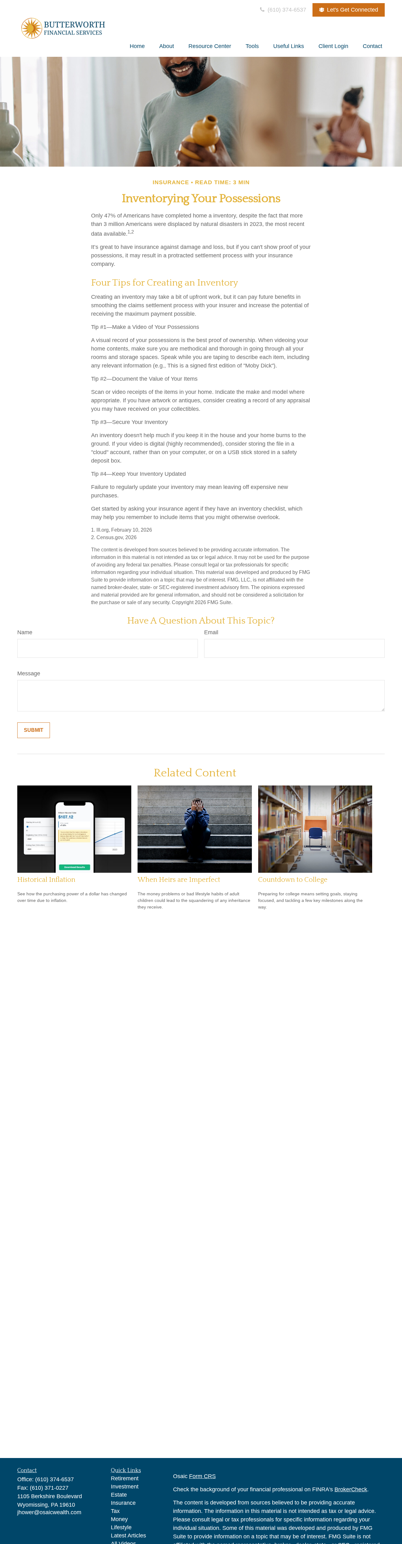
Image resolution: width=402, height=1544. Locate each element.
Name (24, 632)
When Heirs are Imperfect (179, 880)
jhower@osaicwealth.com (49, 1512)
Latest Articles (128, 1535)
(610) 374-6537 (286, 10)
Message (28, 673)
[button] (137, 46)
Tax (115, 1511)
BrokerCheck (350, 1489)
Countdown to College (293, 880)
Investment (125, 1486)
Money (119, 1519)
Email (211, 632)
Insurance (123, 1503)
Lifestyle (121, 1527)
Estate (119, 1495)
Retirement (125, 1478)
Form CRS (202, 1476)
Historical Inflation (46, 880)
